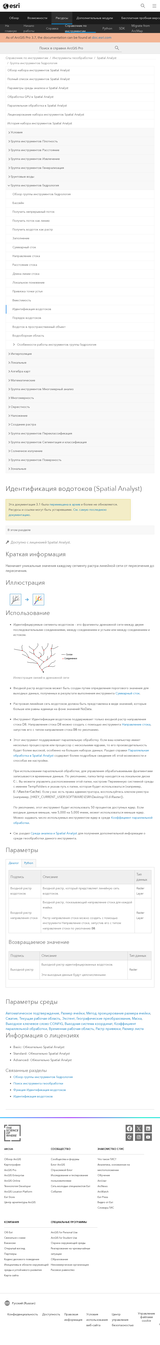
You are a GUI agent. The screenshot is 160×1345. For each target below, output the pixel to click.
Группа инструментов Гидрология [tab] (35, 185)
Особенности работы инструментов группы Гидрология (56, 344)
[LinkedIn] (148, 1128)
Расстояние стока (24, 265)
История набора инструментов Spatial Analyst (40, 123)
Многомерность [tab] (22, 398)
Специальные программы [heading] (69, 1222)
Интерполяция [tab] (21, 354)
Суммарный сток (24, 247)
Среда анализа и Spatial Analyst (54, 833)
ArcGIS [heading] (8, 1148)
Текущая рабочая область (39, 1019)
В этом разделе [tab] (19, 530)
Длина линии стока (25, 274)
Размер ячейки (73, 1013)
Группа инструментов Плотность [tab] (34, 141)
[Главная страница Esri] (11, 6)
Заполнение (20, 238)
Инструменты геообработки (72, 58)
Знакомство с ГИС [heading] (111, 1148)
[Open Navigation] (154, 6)
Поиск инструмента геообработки (38, 1083)
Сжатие (12, 1019)
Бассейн (18, 203)
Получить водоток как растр (32, 229)
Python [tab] (28, 863)
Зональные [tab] (18, 469)
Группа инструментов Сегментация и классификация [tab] (49, 442)
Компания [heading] (11, 1222)
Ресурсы (62, 18)
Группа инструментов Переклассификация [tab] (41, 433)
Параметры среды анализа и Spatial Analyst (38, 88)
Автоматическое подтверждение (32, 1013)
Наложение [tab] (19, 415)
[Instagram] (138, 1137)
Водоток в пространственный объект (39, 327)
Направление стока (26, 256)
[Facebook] (129, 1128)
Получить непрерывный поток (33, 212)
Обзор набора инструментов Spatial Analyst (39, 70)
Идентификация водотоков (31, 309)
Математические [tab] (23, 380)
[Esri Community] (129, 1137)
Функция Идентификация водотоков (39, 1090)
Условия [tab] (16, 132)
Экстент (68, 1019)
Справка (52, 28)
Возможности (37, 18)
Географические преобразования (103, 1019)
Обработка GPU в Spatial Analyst (30, 97)
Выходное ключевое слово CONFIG (34, 1024)
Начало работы (29, 28)
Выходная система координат (88, 1024)
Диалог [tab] (14, 863)
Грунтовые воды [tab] (22, 176)
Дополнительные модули (94, 18)
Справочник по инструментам (76, 28)
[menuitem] (27, 1159)
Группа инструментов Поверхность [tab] (36, 460)
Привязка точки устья (27, 291)
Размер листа (133, 1029)
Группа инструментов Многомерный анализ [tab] (42, 389)
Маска (137, 1019)
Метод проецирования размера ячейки (118, 1013)
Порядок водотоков (26, 318)
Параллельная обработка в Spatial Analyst (37, 105)
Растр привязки (108, 1029)
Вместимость (21, 300)
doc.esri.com (101, 37)
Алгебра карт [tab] (20, 371)
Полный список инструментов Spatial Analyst (39, 79)
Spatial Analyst (106, 58)
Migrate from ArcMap (140, 28)
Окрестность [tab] (20, 407)
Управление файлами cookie (146, 1317)
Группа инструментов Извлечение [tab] (35, 159)
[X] (138, 1128)
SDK (122, 28)
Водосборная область (28, 335)
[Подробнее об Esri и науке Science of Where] (12, 1134)
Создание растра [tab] (23, 424)
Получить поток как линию (31, 221)
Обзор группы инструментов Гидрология (41, 194)
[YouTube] (148, 1137)
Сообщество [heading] (61, 1148)
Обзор (14, 18)
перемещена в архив (65, 504)
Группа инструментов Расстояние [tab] (35, 150)
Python (107, 28)
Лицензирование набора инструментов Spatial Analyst (46, 114)
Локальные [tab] (18, 362)
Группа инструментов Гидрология (33, 63)
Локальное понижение (28, 282)
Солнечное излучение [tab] (26, 451)
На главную (11, 28)
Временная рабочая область (71, 1029)
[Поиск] (143, 6)
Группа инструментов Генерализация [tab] (37, 168)
